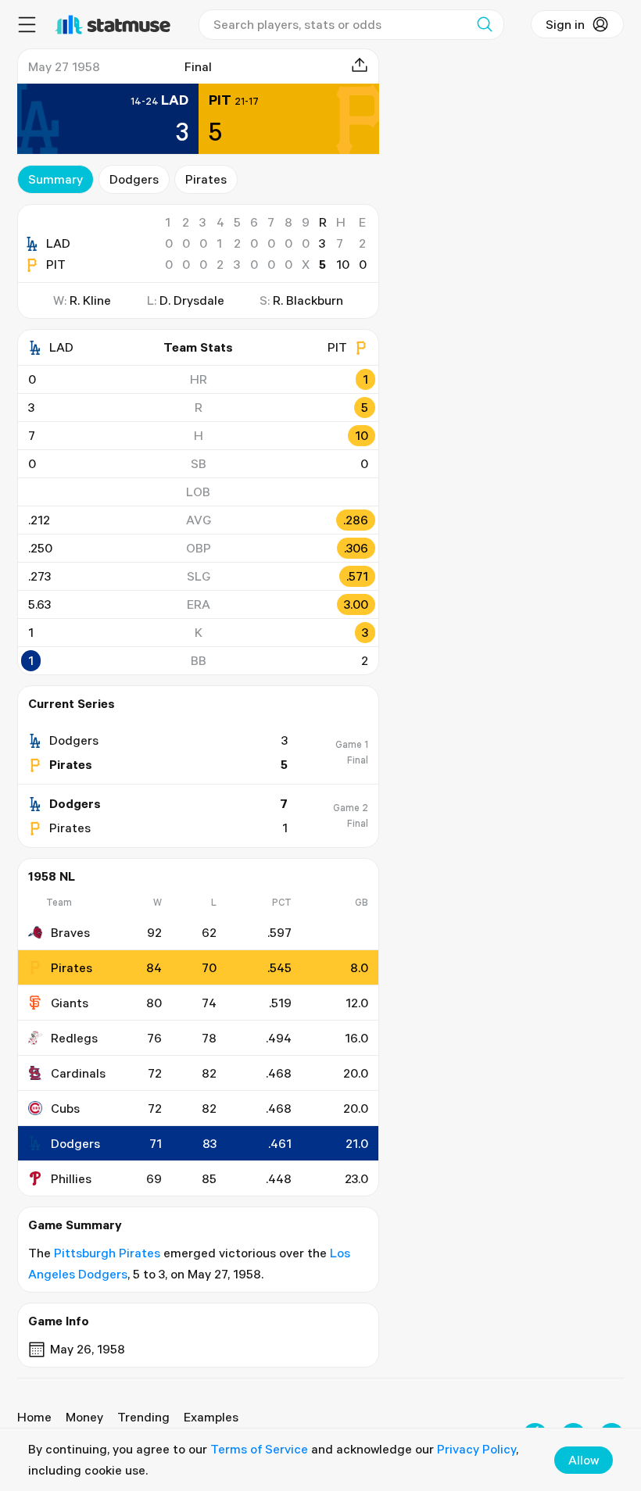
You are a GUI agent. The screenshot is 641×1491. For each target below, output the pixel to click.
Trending (143, 1416)
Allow (583, 1459)
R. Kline (90, 300)
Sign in (565, 24)
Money (84, 1416)
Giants (69, 1002)
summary (55, 179)
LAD (58, 243)
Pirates (206, 179)
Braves (70, 932)
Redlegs (74, 1037)
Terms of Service (259, 1448)
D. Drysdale (191, 300)
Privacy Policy (476, 1448)
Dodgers (134, 179)
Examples (211, 1416)
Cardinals (78, 1073)
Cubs (65, 1108)
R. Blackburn (308, 300)
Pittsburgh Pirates (107, 1252)
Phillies (71, 1178)
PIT (56, 264)
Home (34, 1416)
